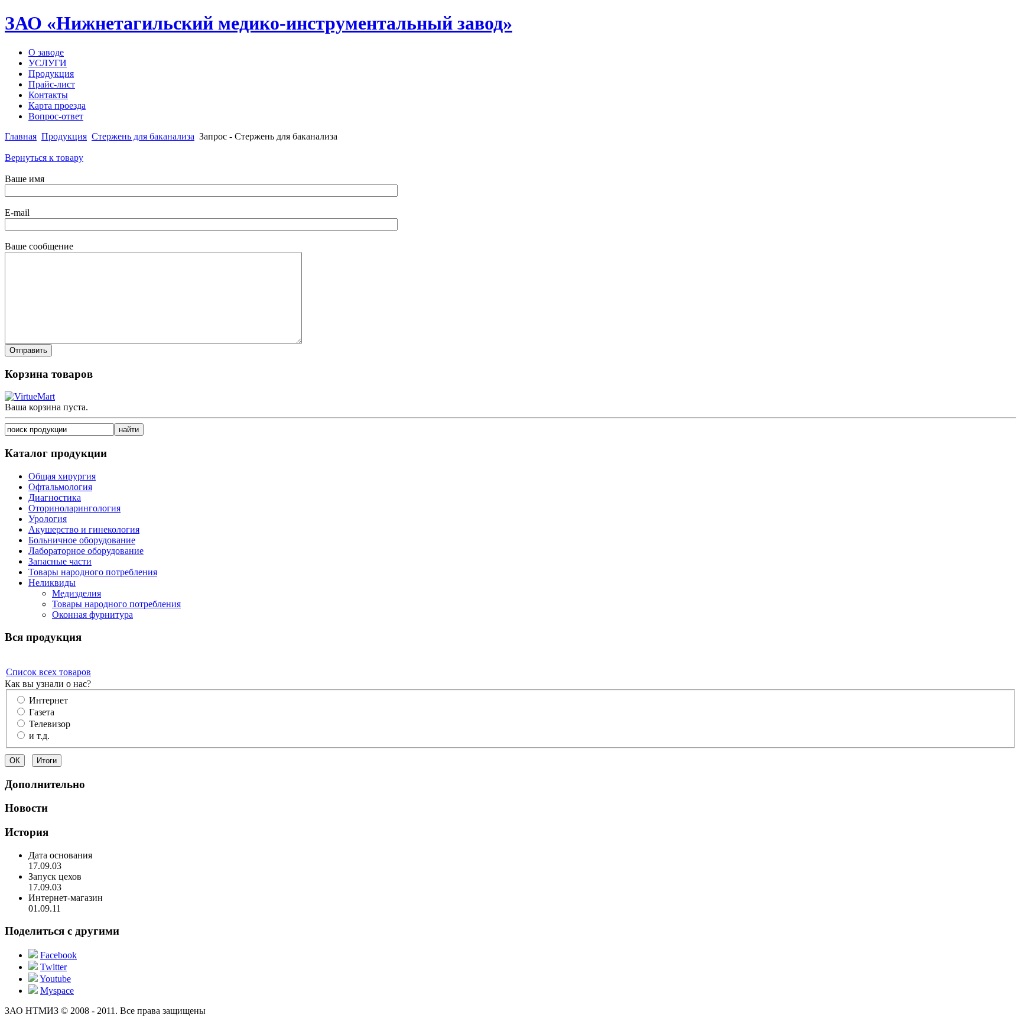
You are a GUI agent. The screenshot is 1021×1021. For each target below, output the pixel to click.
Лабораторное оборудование (86, 551)
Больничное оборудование (81, 540)
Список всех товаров (48, 672)
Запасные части (60, 561)
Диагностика (54, 497)
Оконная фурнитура (92, 615)
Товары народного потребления (92, 572)
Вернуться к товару (44, 158)
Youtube (55, 979)
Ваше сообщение (39, 246)
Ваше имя (24, 179)
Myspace (57, 991)
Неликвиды (52, 583)
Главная (21, 136)
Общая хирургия (62, 476)
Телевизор (49, 724)
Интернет (48, 700)
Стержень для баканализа (143, 136)
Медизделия (76, 593)
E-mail (17, 213)
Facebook (58, 955)
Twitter (53, 967)
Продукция (64, 136)
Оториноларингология (74, 508)
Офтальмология (60, 487)
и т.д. (39, 736)
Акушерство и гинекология (83, 529)
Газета (41, 712)
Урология (47, 519)
